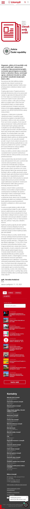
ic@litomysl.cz (10, 403)
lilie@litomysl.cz (10, 437)
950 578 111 (9, 422)
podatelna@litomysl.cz (12, 399)
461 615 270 (9, 464)
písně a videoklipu (15, 108)
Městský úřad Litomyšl (13, 397)
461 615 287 (9, 443)
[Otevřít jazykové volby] (28, 2)
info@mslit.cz (10, 433)
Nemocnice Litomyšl (12, 415)
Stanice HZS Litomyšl (12, 419)
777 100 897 (9, 447)
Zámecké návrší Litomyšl (14, 444)
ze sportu (6, 296)
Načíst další (15, 382)
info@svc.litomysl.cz (11, 463)
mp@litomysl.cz (10, 407)
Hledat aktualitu (8, 302)
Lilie (8, 436)
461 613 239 (9, 460)
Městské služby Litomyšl (13, 432)
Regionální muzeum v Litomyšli (15, 440)
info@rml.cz (9, 442)
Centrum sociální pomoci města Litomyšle (16, 466)
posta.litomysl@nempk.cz (12, 416)
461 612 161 (9, 404)
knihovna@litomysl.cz (12, 425)
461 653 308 (9, 439)
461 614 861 (9, 469)
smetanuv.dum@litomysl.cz (13, 458)
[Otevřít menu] (3, 2)
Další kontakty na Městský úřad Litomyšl (17, 484)
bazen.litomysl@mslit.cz (12, 429)
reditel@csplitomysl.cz (12, 468)
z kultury (18, 292)
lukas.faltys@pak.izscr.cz (12, 421)
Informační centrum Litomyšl (15, 401)
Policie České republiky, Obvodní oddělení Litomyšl (16, 410)
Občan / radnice (24, 22)
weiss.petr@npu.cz (11, 450)
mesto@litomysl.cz (15, 481)
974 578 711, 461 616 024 (12, 414)
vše (5, 292)
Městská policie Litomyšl (14, 406)
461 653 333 (9, 400)
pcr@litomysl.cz (10, 412)
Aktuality (24, 24)
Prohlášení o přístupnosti (13, 492)
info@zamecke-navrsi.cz (12, 446)
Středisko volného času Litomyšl (16, 461)
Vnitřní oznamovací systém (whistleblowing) (13, 489)
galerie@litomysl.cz (11, 454)
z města (10, 292)
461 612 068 (9, 426)
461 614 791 (9, 435)
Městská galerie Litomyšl (14, 453)
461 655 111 (9, 418)
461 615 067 (9, 451)
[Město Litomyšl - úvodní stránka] (14, 2)
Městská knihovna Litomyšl (14, 424)
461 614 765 (9, 456)
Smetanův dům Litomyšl (13, 457)
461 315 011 (9, 431)
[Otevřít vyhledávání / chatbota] (25, 2)
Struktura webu (10, 494)
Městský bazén (11, 428)
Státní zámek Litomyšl (13, 449)
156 (8, 408)
